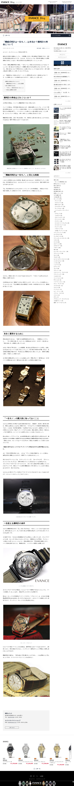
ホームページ (53, 2)
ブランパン (57, 270)
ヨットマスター (59, 208)
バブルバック (58, 228)
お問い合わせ (12, 727)
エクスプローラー (59, 206)
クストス (56, 295)
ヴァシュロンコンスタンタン (61, 238)
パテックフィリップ (60, 232)
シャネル (57, 262)
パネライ (57, 247)
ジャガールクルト (59, 261)
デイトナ (57, 200)
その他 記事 (57, 197)
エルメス (57, 287)
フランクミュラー (59, 274)
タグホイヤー (58, 245)
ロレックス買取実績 (60, 181)
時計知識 (39, 48)
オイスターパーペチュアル (61, 223)
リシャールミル (58, 278)
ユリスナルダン (58, 285)
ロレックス (57, 198)
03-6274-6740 (11, 717)
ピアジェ (56, 266)
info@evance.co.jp (12, 722)
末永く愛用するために (10, 85)
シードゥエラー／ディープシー (61, 211)
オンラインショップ (67, 2)
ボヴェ (56, 297)
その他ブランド (58, 300)
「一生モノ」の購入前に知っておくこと (14, 87)
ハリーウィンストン (59, 281)
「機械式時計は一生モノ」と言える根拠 (14, 83)
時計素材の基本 (58, 191)
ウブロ (56, 240)
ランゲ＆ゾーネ (58, 236)
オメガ (56, 242)
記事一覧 (7, 35)
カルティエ (57, 243)
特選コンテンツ (46, 48)
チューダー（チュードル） (61, 251)
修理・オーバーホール (60, 302)
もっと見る (68, 101)
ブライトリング (58, 253)
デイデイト (58, 221)
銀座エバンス (8, 713)
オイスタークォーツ (60, 224)
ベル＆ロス (57, 276)
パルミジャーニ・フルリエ (61, 272)
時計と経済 (57, 185)
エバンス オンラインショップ (12, 720)
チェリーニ (57, 226)
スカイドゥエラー (59, 217)
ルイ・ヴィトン (58, 291)
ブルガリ (57, 257)
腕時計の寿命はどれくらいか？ (12, 81)
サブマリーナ (58, 202)
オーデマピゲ (58, 234)
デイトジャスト (59, 219)
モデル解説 (57, 195)
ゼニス (56, 255)
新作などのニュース (59, 183)
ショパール (57, 264)
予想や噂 (56, 187)
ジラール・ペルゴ (59, 293)
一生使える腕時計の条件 (10, 89)
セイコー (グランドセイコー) (61, 259)
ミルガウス (58, 215)
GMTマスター (58, 204)
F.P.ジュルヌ (57, 279)
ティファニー (57, 289)
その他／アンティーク (60, 230)
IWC (56, 249)
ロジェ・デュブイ (59, 283)
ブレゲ (56, 268)
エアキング (58, 213)
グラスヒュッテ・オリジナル (61, 298)
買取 (56, 180)
